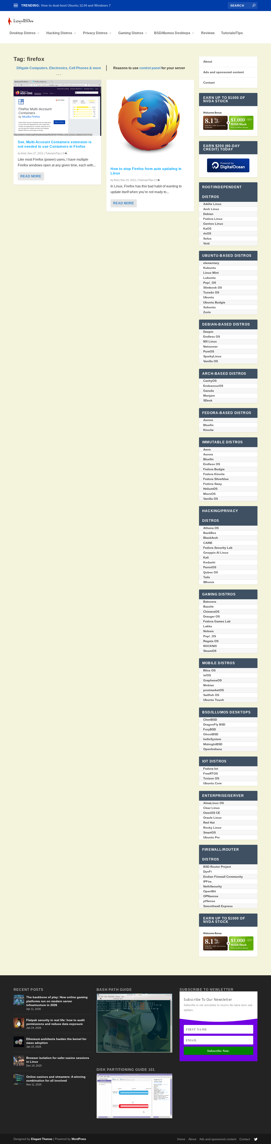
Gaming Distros (130, 33)
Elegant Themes (41, 1139)
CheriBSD (210, 719)
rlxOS (207, 233)
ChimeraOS (211, 611)
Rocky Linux (212, 827)
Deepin (208, 331)
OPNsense (210, 896)
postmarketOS (213, 690)
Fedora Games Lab (217, 621)
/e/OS (207, 675)
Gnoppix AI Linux (215, 552)
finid (23, 153)
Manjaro (209, 395)
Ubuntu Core (212, 783)
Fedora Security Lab (217, 547)
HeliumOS (210, 488)
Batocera (209, 601)
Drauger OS (211, 616)
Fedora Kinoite (214, 474)
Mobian (208, 685)
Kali (206, 557)
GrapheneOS (212, 680)
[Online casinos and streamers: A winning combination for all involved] (19, 1079)
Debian (208, 214)
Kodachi (209, 562)
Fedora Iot (210, 768)
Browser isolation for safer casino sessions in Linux (57, 1059)
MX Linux (210, 341)
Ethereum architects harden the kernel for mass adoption (56, 1040)
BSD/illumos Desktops (172, 33)
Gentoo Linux (213, 223)
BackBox (209, 533)
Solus (207, 238)
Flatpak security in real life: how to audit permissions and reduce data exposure (55, 1022)
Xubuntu (209, 307)
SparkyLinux (212, 356)
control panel (149, 68)
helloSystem (212, 739)
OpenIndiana (212, 749)
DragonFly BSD (214, 724)
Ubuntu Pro (211, 837)
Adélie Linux (212, 204)
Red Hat (209, 822)
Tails (206, 577)
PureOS (208, 351)
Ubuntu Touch (213, 700)
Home (181, 1139)
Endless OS (211, 336)
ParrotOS (209, 567)
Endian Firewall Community (223, 876)
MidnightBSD (212, 744)
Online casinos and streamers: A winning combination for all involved (56, 1078)
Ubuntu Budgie (214, 302)
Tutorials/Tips (232, 33)
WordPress (79, 1139)
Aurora (208, 420)
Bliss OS (209, 670)
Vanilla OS (210, 361)
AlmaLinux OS (213, 803)
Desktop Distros (23, 33)
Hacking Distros (59, 33)
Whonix (208, 582)
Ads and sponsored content (223, 72)
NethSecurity (212, 886)
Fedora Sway (212, 484)
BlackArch (210, 537)
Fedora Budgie (214, 469)
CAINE (207, 543)
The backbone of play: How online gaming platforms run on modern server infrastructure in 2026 (57, 1000)
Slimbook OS (212, 287)
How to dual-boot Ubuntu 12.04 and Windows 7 (76, 5)
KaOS (207, 228)
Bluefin (208, 425)
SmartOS (209, 832)
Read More (30, 176)
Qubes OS (210, 572)
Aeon (207, 449)
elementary (211, 263)
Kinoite (208, 430)
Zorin (207, 312)
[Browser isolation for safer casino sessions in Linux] (19, 1060)
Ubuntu (208, 297)
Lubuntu (209, 277)
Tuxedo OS (211, 292)
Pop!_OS (209, 282)
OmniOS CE (211, 812)
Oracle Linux (212, 817)
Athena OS (211, 528)
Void (206, 243)
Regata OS (210, 641)
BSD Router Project (217, 866)
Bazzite (208, 606)
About (207, 61)
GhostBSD (210, 734)
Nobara (208, 631)
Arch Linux (211, 209)
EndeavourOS (213, 385)
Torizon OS (211, 778)
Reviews (208, 33)
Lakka (207, 626)
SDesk (207, 400)
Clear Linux (211, 808)
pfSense (209, 901)
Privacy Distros (95, 33)
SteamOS (209, 651)
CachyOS (210, 380)
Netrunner (210, 346)
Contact (209, 82)
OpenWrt (209, 891)
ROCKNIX (210, 646)
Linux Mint (211, 272)
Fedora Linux (213, 218)
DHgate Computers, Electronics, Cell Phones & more (59, 68)
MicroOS (209, 493)
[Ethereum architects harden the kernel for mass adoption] (19, 1041)
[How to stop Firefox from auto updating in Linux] (150, 121)
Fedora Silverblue (216, 479)
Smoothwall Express (218, 906)
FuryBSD (209, 729)
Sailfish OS (211, 695)
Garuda (208, 390)
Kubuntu (209, 268)
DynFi (207, 871)
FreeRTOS (210, 773)
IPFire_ (208, 881)
